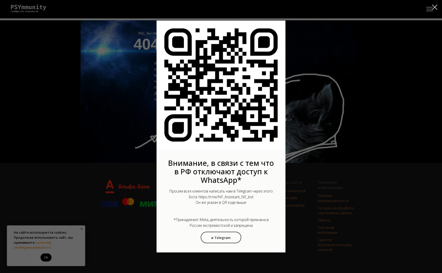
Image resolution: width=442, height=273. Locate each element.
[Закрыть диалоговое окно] (435, 7)
